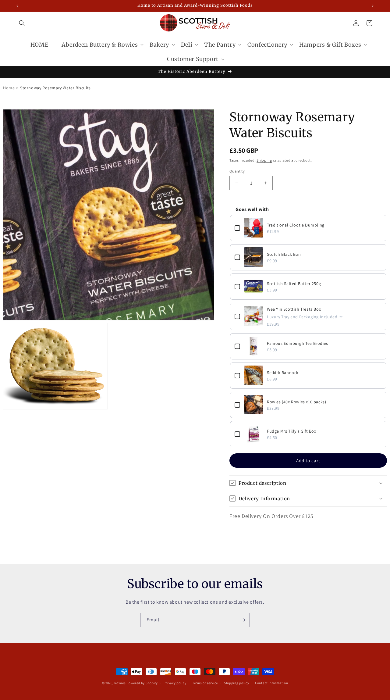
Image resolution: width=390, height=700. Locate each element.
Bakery (159, 44)
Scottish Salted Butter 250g (294, 283)
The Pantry (220, 44)
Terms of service (205, 682)
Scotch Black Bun (284, 254)
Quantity (237, 170)
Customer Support (192, 58)
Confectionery (267, 44)
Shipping (264, 160)
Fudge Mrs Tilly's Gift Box (291, 431)
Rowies (120, 683)
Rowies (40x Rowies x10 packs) (296, 401)
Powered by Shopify (142, 683)
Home (9, 88)
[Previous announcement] (17, 6)
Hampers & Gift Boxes (330, 44)
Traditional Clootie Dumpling (295, 224)
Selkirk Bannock (283, 372)
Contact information (271, 682)
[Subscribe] (243, 620)
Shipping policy (236, 682)
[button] (22, 23)
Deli (186, 44)
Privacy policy (175, 682)
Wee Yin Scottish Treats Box (294, 309)
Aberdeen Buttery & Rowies (100, 44)
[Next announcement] (372, 6)
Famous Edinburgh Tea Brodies (297, 343)
